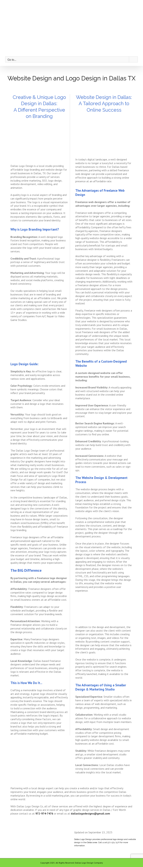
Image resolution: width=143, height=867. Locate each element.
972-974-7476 (113, 842)
